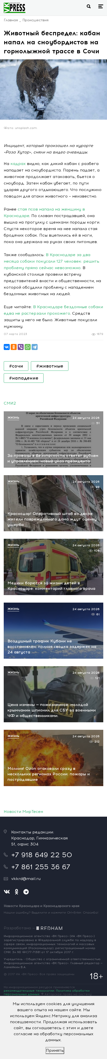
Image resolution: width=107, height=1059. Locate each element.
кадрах (18, 163)
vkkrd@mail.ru (26, 878)
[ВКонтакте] (7, 347)
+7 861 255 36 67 (40, 866)
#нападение (23, 378)
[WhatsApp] (28, 347)
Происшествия (35, 20)
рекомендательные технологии (29, 990)
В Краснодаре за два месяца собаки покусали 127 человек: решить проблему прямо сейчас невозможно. (51, 261)
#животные (49, 366)
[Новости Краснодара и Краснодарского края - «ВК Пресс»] (14, 8)
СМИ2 (10, 403)
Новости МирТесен (23, 811)
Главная (11, 20)
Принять (55, 1050)
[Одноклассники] (14, 347)
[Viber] (21, 347)
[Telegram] (35, 347)
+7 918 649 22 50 (41, 854)
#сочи (16, 366)
